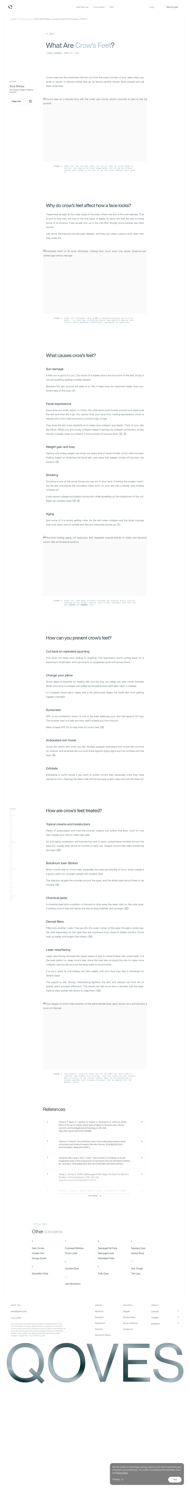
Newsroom (100, 1323)
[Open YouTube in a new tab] (178, 1317)
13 (90, 936)
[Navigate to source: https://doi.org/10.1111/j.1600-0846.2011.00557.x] (95, 1144)
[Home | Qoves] (10, 7)
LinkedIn (155, 1311)
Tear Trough (137, 1268)
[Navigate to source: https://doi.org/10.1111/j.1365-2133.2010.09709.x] (95, 1161)
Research (99, 1317)
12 (126, 908)
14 (98, 990)
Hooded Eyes (72, 1268)
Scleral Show (137, 1253)
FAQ (112, 7)
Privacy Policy (122, 1473)
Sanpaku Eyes (138, 1248)
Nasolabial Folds (106, 1258)
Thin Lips (135, 1273)
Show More (93, 1196)
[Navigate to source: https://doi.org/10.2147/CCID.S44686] (95, 1126)
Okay (175, 1480)
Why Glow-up (82, 7)
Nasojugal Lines (106, 1253)
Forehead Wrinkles (74, 1248)
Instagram (155, 1324)
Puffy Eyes (103, 1273)
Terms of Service (130, 1323)
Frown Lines (71, 1253)
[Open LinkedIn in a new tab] (178, 1311)
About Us (99, 1311)
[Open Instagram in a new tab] (178, 1323)
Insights (14, 19)
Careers (98, 1329)
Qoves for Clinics (102, 1335)
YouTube (155, 1317)
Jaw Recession (72, 1283)
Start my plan (172, 7)
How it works (99, 7)
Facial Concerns (25, 19)
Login (151, 7)
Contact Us (128, 1329)
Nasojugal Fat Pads (107, 1248)
